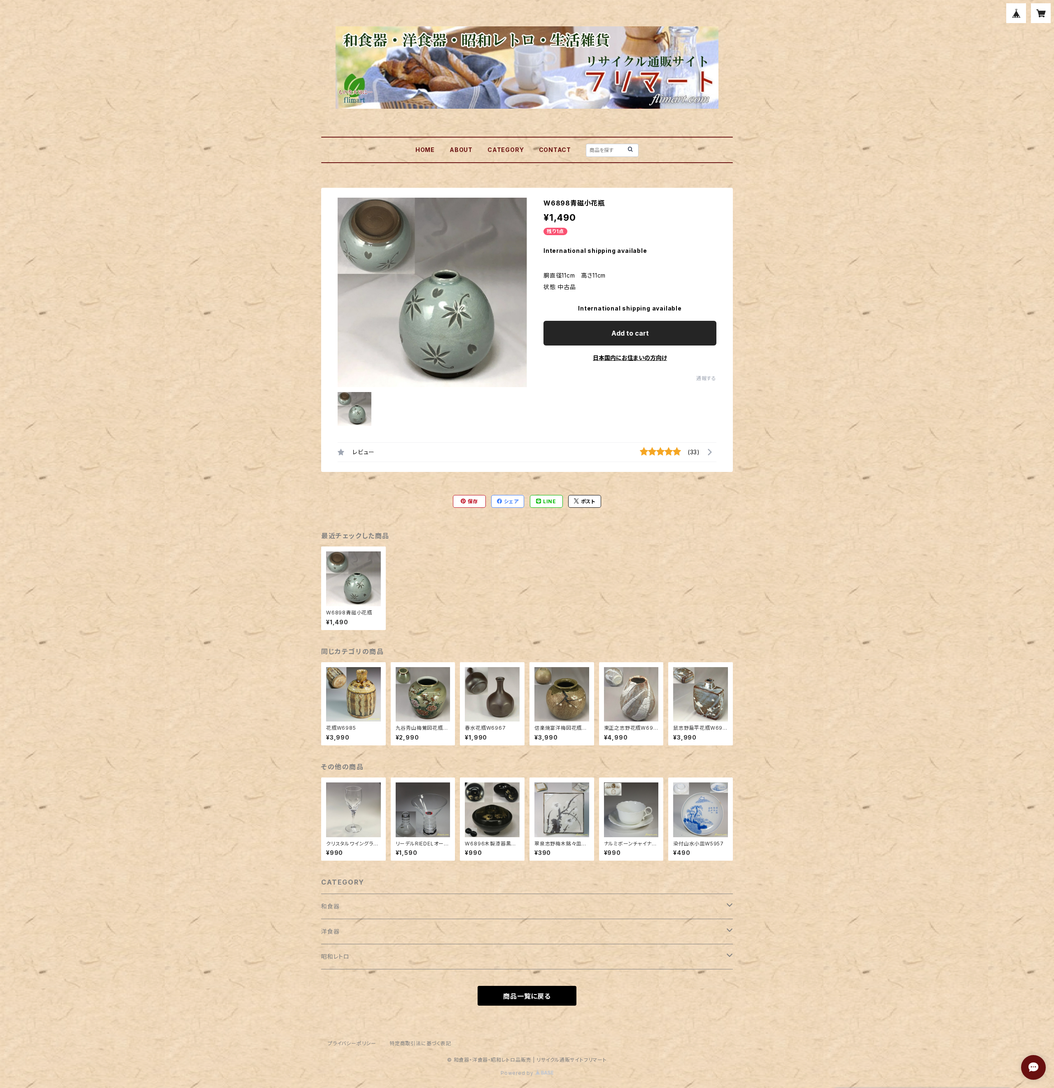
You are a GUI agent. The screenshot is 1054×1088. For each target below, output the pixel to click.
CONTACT (555, 149)
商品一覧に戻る (527, 996)
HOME (425, 149)
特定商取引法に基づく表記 (420, 1043)
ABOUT (461, 149)
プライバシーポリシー (352, 1043)
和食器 (330, 906)
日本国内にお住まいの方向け (630, 357)
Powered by (518, 1073)
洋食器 (330, 931)
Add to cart (630, 333)
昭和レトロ (335, 956)
